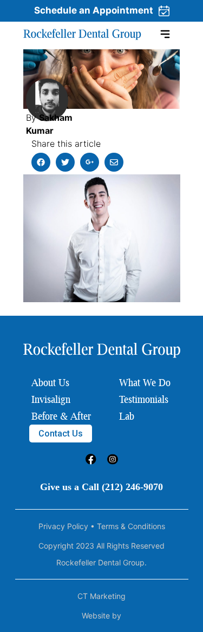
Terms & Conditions (131, 526)
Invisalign (50, 399)
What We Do (145, 382)
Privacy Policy (63, 526)
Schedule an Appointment (93, 10)
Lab (126, 416)
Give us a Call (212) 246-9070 (101, 486)
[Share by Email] (113, 162)
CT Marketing (101, 596)
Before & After (61, 416)
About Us (50, 382)
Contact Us (60, 433)
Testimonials (143, 399)
